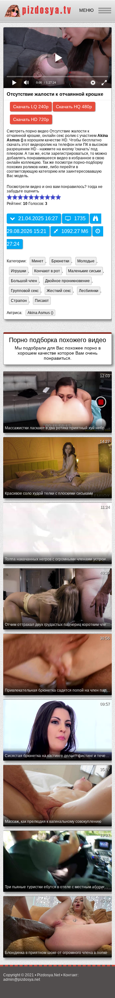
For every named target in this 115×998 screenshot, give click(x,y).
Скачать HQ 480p (74, 106)
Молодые (86, 261)
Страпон (19, 300)
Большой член (24, 281)
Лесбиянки (88, 291)
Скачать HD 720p (31, 119)
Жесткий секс (59, 291)
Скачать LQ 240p (31, 106)
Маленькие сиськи (84, 271)
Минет (37, 261)
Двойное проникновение (67, 281)
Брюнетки (60, 261)
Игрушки (18, 271)
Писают (42, 300)
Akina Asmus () (40, 313)
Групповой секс (25, 291)
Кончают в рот (47, 271)
